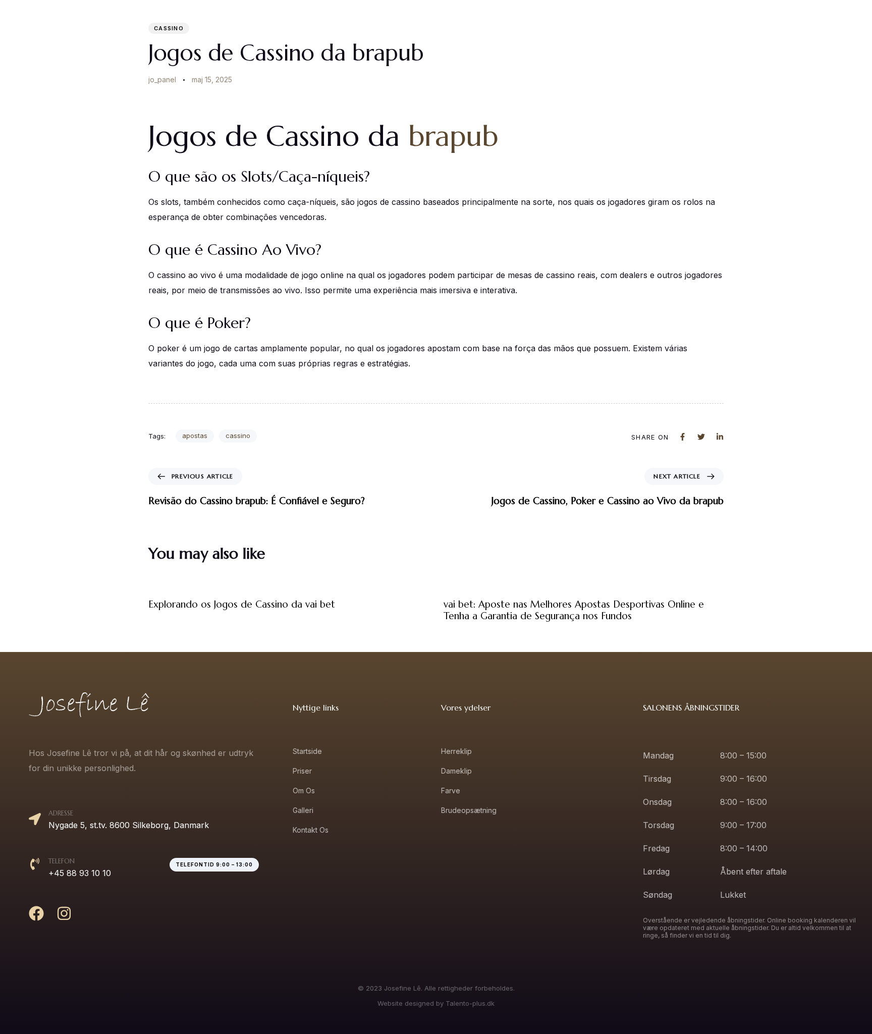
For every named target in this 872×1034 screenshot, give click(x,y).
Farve (450, 790)
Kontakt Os (813, 31)
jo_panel (162, 79)
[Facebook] (36, 913)
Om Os (714, 31)
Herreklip (456, 751)
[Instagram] (64, 913)
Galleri (760, 31)
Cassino (169, 28)
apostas (194, 435)
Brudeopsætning (469, 810)
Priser (670, 31)
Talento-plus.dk (470, 1003)
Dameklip (456, 771)
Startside (622, 31)
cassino (238, 435)
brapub (453, 136)
